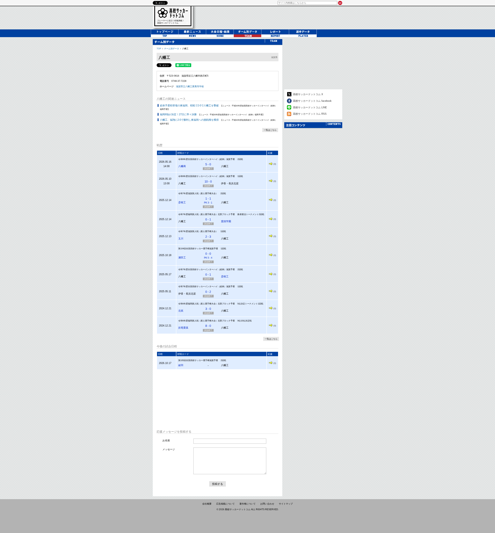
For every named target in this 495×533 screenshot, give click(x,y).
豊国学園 (226, 221)
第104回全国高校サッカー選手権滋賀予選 (198, 248)
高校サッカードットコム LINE (310, 107)
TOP (159, 48)
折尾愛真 (183, 327)
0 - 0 (208, 255)
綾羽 (180, 365)
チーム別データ (171, 48)
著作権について (247, 503)
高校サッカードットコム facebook (312, 100)
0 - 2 (208, 291)
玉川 (180, 238)
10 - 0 (208, 181)
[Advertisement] (218, 399)
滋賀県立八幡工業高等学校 (190, 86)
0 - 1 (208, 219)
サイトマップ (286, 503)
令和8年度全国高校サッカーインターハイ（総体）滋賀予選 (206, 159)
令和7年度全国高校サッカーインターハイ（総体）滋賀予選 (206, 269)
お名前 (166, 440)
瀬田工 (182, 257)
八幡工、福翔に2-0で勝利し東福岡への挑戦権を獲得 (189, 119)
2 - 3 (208, 236)
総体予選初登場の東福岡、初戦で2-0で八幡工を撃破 (189, 105)
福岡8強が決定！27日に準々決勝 (178, 114)
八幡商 (182, 166)
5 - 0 (208, 164)
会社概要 (207, 503)
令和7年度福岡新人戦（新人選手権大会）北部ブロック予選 (206, 214)
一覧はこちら (270, 130)
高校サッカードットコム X (308, 94)
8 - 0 (208, 325)
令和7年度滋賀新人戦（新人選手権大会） (198, 193)
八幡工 (185, 48)
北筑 (180, 310)
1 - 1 (208, 200)
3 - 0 (208, 308)
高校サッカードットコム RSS (310, 113)
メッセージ (168, 449)
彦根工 (182, 202)
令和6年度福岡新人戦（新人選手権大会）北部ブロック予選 (206, 303)
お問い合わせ (267, 503)
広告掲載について (225, 503)
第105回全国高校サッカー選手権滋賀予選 (198, 360)
